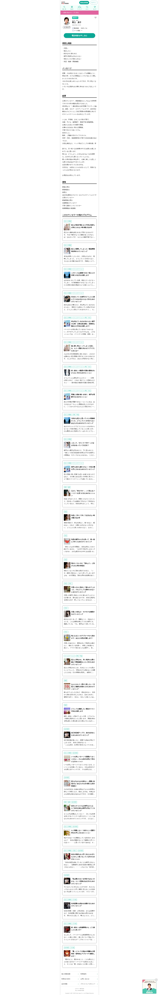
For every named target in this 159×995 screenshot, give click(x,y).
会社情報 (64, 984)
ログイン (93, 2)
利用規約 (83, 974)
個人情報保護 (65, 974)
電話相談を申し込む (79, 35)
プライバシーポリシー (88, 984)
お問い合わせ (85, 979)
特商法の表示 (65, 979)
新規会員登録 (84, 2)
